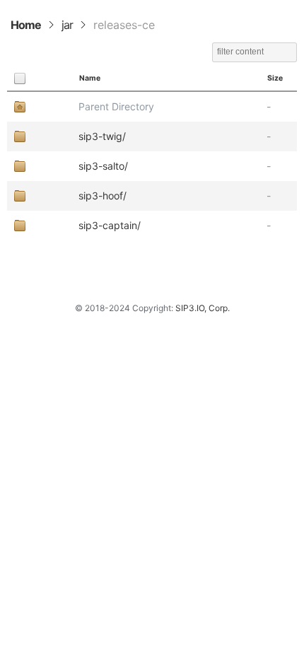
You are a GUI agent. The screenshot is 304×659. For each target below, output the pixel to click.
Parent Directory (116, 106)
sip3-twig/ (102, 136)
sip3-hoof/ (102, 195)
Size (275, 78)
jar (67, 25)
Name (89, 78)
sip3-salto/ (103, 166)
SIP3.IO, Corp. (202, 308)
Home (26, 25)
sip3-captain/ (109, 225)
